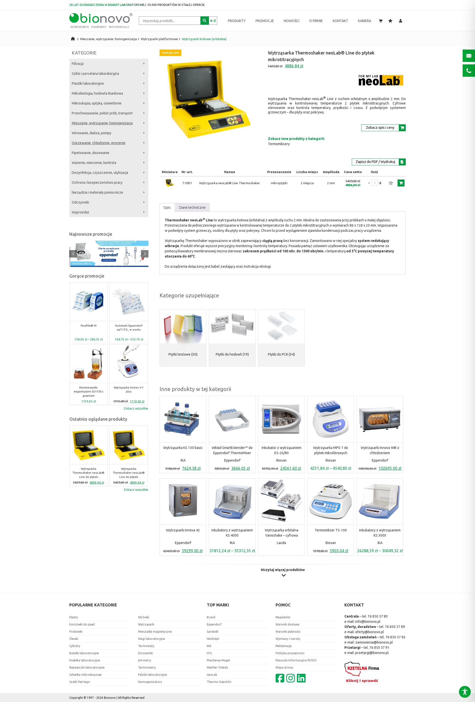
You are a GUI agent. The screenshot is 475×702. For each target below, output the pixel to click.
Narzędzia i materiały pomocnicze (97, 192)
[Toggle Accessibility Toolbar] (464, 691)
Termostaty (146, 646)
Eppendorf (232, 460)
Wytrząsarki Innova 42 (183, 530)
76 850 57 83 (395, 637)
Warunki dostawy (287, 624)
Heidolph (213, 638)
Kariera (364, 21)
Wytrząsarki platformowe (159, 39)
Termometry (147, 667)
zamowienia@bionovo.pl (374, 642)
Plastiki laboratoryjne (88, 83)
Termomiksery (279, 144)
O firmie (316, 21)
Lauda (281, 543)
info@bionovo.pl (367, 622)
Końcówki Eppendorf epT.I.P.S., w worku (88, 327)
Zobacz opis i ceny (380, 128)
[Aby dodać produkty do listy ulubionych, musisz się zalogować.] (390, 183)
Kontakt (340, 21)
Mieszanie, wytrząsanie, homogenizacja (108, 39)
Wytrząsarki (146, 624)
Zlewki (73, 638)
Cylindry (74, 646)
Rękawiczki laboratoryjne (87, 667)
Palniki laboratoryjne (152, 674)
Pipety (73, 617)
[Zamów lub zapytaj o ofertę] (401, 183)
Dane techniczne (192, 207)
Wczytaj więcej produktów (283, 570)
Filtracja (78, 64)
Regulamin (283, 617)
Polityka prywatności (290, 653)
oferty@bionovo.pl (369, 632)
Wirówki (143, 617)
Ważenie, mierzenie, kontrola (94, 163)
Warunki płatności (288, 631)
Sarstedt (212, 631)
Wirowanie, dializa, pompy (91, 133)
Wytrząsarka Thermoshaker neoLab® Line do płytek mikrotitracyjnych (88, 473)
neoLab (212, 674)
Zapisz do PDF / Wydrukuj (375, 162)
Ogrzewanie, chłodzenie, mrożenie (98, 143)
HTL (209, 653)
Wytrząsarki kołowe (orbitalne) (204, 39)
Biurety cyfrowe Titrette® (129, 389)
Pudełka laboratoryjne (84, 660)
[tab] (167, 207)
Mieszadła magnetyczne (155, 631)
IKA (183, 460)
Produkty (237, 21)
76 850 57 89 (395, 627)
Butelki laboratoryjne (84, 653)
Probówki (75, 631)
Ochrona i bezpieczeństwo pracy (97, 182)
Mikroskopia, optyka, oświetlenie (96, 103)
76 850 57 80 (378, 616)
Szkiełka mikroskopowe (85, 674)
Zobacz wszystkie (136, 408)
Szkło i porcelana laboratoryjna (95, 74)
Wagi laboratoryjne (151, 638)
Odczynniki (80, 202)
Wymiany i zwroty (288, 638)
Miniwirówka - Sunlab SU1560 (128, 327)
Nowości (291, 21)
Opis (167, 207)
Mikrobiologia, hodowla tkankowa (97, 93)
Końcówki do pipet (82, 624)
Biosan (281, 460)
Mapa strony (284, 667)
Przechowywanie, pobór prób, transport (102, 113)
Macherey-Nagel (218, 660)
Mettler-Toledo (217, 667)
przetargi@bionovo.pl (372, 653)
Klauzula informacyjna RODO (296, 660)
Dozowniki (145, 653)
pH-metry (144, 660)
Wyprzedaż (80, 212)
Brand (211, 617)
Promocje (265, 21)
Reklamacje (284, 646)
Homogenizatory (150, 681)
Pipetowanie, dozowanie (90, 153)
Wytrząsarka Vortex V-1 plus (88, 389)
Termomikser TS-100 (331, 530)
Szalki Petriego (79, 681)
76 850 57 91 (379, 648)
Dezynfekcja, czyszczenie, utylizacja (100, 173)
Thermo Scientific (219, 681)
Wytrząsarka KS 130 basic (183, 448)
